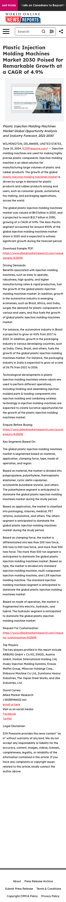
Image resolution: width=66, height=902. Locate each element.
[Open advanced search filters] (52, 31)
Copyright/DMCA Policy (22, 896)
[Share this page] (61, 31)
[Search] (43, 31)
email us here (11, 704)
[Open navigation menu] (6, 31)
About (17, 881)
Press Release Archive (38, 881)
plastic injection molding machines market (30, 177)
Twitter (7, 718)
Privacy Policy (50, 896)
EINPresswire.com (35, 148)
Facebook (9, 714)
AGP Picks (9, 5)
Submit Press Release (19, 888)
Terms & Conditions (48, 888)
